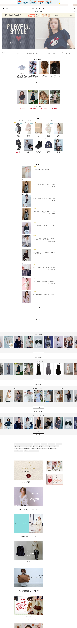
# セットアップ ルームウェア (27, 446)
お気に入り (72, 8)
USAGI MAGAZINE (75, 5)
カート (74, 8)
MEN (7, 8)
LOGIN (69, 8)
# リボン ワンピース (26, 448)
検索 (66, 8)
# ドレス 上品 (35, 446)
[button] (26, 5)
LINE (73, 11)
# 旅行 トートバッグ (56, 446)
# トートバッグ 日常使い (18, 448)
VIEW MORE (38, 82)
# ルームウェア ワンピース (18, 450)
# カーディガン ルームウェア (36, 448)
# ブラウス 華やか (48, 446)
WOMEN (3, 8)
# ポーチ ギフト (26, 450)
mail (74, 11)
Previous (15, 120)
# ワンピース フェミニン (34, 450)
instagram (71, 11)
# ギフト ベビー (44, 448)
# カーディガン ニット (18, 446)
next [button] (62, 334)
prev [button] (15, 334)
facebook (70, 11)
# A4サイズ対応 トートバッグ (52, 448)
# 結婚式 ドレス (41, 446)
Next (62, 120)
